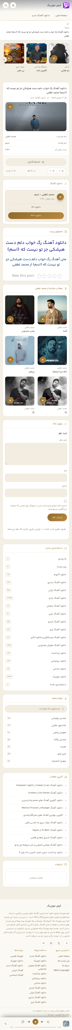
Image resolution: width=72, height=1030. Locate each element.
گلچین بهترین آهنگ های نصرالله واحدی (43, 815)
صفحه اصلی (61, 15)
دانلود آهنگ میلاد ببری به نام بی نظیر (44, 823)
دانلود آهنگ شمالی (56, 606)
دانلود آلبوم (60, 574)
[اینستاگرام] (51, 943)
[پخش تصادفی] (48, 1022)
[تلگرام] (43, 943)
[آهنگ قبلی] (29, 1022)
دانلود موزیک (59, 677)
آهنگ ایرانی (17, 970)
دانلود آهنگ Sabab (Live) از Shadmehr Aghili (39, 785)
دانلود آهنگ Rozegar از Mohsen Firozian (42, 808)
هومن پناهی (59, 732)
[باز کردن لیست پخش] (5, 1024)
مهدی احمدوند (59, 761)
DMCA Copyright (61, 970)
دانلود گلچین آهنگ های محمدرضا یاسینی (42, 800)
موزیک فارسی (17, 956)
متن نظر (63, 440)
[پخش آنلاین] (54, 58)
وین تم (51, 1014)
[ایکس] (59, 943)
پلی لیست (61, 567)
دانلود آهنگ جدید (41, 15)
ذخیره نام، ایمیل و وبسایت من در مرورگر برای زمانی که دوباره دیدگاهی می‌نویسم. (39, 507)
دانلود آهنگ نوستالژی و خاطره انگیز (48, 637)
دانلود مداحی (59, 669)
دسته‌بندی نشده (58, 684)
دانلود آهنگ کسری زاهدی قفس (47, 838)
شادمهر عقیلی (59, 725)
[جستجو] (6, 5)
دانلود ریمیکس (58, 661)
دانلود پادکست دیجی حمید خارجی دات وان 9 (41, 852)
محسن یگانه (60, 740)
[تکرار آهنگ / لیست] (23, 1022)
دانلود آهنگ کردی (57, 622)
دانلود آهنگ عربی (57, 614)
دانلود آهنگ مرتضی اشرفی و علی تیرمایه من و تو (39, 845)
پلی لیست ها (63, 961)
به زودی (62, 559)
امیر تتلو (62, 754)
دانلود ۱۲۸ (36, 207)
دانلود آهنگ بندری (56, 582)
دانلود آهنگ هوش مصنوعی (52, 645)
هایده (63, 747)
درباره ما (65, 965)
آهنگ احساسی (16, 975)
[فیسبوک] (66, 943)
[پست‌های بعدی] (4, 60)
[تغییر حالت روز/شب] (13, 5)
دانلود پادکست (58, 653)
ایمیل (64, 486)
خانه (67, 28)
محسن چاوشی (59, 718)
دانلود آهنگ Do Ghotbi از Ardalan (45, 793)
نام (65, 471)
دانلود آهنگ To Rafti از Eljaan (48, 830)
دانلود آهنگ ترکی (57, 590)
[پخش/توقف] (35, 1022)
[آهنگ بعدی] (42, 1022)
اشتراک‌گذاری (34, 162)
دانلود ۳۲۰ (36, 215)
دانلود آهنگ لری (58, 629)
